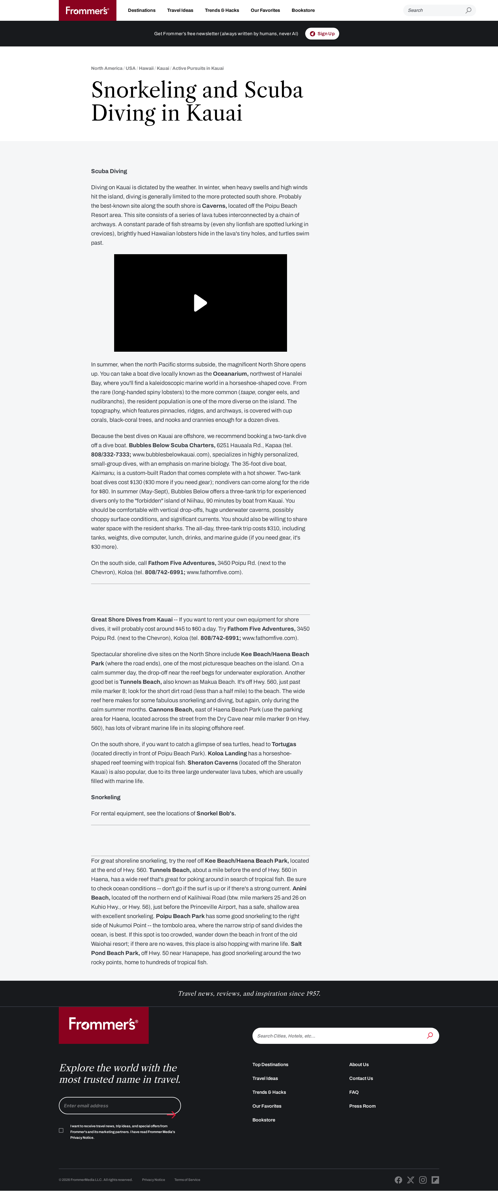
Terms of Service (187, 1180)
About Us (359, 1064)
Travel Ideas (180, 10)
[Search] (431, 1035)
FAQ (354, 1092)
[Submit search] (470, 10)
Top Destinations (270, 1064)
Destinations (142, 10)
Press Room (362, 1106)
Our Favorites (265, 10)
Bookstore (303, 10)
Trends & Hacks (222, 10)
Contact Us (361, 1078)
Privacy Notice (153, 1180)
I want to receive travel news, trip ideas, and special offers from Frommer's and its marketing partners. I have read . (122, 1132)
